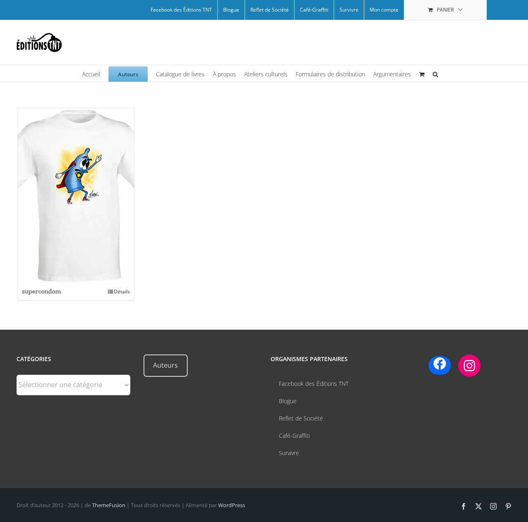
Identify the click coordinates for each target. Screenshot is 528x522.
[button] (435, 73)
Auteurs (165, 365)
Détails (122, 291)
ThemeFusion (108, 505)
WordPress (231, 505)
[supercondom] (76, 195)
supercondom (41, 291)
